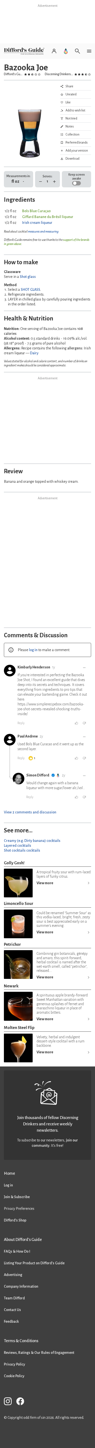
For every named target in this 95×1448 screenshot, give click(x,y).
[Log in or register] (54, 51)
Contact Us (12, 1310)
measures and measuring (43, 231)
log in (33, 650)
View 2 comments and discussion (30, 812)
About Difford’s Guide (23, 1239)
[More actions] (84, 668)
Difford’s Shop (15, 1220)
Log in (8, 1185)
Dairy (34, 353)
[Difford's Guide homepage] (25, 51)
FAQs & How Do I (17, 1251)
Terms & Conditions (21, 1341)
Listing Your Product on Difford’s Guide (34, 1263)
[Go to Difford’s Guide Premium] (66, 51)
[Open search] (77, 51)
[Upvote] (76, 723)
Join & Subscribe (17, 1197)
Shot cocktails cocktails (22, 850)
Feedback (11, 1321)
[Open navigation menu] (89, 51)
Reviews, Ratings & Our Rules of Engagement (39, 1353)
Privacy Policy (14, 1364)
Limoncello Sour (18, 903)
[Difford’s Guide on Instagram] (10, 1402)
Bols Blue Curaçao (36, 211)
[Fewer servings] (40, 181)
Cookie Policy (14, 1376)
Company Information (21, 1286)
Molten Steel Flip (19, 1027)
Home (9, 1173)
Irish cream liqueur (37, 223)
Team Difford (14, 1298)
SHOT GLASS (30, 289)
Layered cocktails (17, 845)
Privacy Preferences (19, 1209)
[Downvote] (84, 723)
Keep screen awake (76, 176)
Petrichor (12, 944)
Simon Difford (37, 775)
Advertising (13, 1275)
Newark (11, 986)
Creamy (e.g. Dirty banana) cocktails (32, 841)
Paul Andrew (28, 736)
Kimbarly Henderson (34, 667)
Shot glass (28, 277)
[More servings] (54, 181)
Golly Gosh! (14, 863)
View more (45, 883)
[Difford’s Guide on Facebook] (22, 1402)
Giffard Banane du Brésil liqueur (47, 217)
